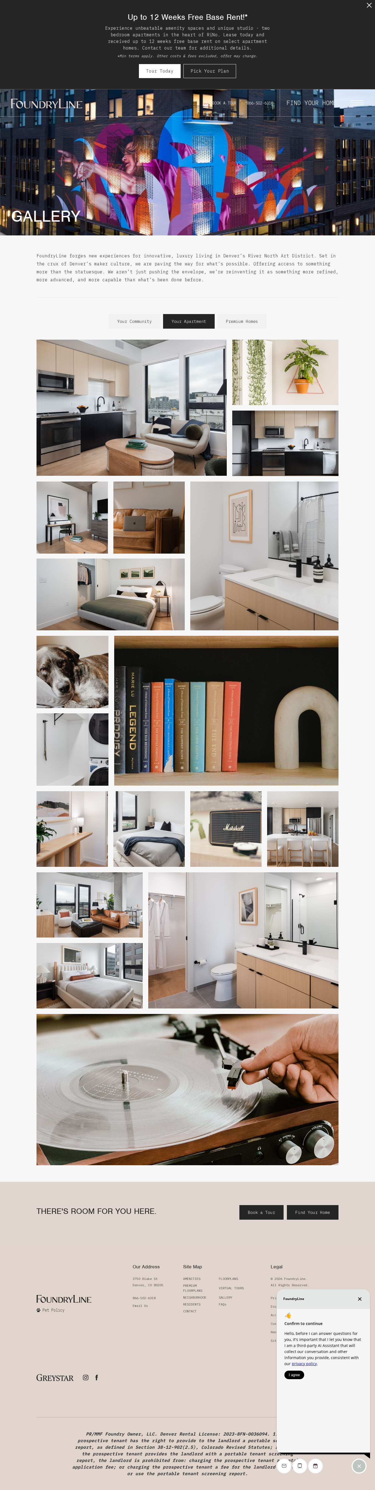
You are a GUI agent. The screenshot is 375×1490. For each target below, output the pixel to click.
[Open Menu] (357, 102)
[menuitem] (196, 1278)
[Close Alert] (369, 6)
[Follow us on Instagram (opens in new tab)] (85, 1377)
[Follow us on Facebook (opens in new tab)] (96, 1377)
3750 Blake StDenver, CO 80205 (148, 1282)
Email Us (140, 1306)
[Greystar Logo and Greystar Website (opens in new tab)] (55, 1377)
